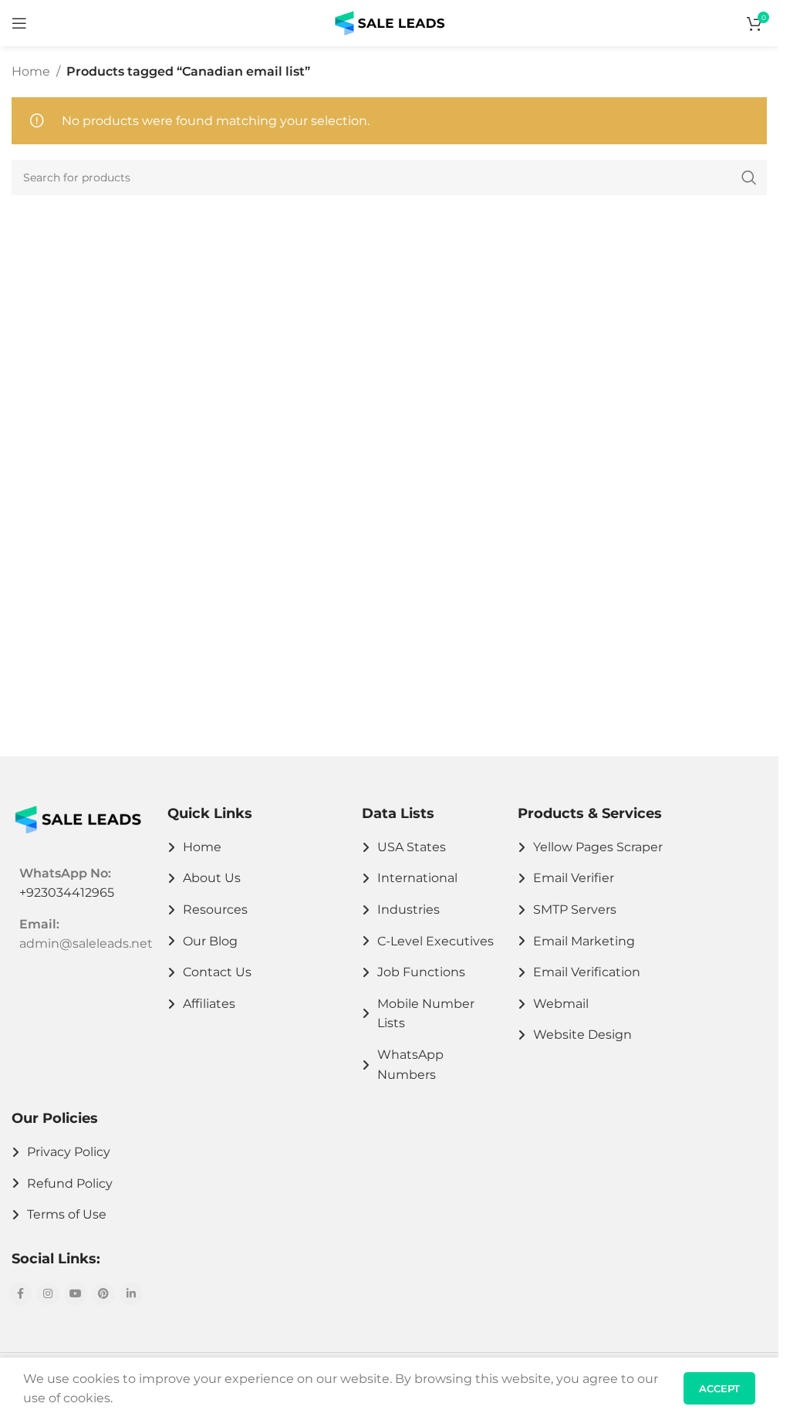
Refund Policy (70, 1183)
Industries (408, 909)
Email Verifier (573, 878)
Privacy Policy (68, 1151)
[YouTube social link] (75, 1294)
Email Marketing (584, 941)
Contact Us (217, 972)
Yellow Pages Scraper (598, 847)
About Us (212, 878)
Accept (719, 1388)
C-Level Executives (435, 941)
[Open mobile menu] (19, 23)
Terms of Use (66, 1214)
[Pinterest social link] (103, 1294)
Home (31, 71)
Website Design (582, 1034)
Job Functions (421, 972)
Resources (215, 909)
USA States (411, 847)
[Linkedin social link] (131, 1294)
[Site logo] (389, 22)
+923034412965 (66, 892)
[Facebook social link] (20, 1294)
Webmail (561, 1003)
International (417, 878)
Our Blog (210, 941)
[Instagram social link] (47, 1294)
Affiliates (209, 1003)
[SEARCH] (749, 177)
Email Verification (586, 972)
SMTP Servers (574, 909)
